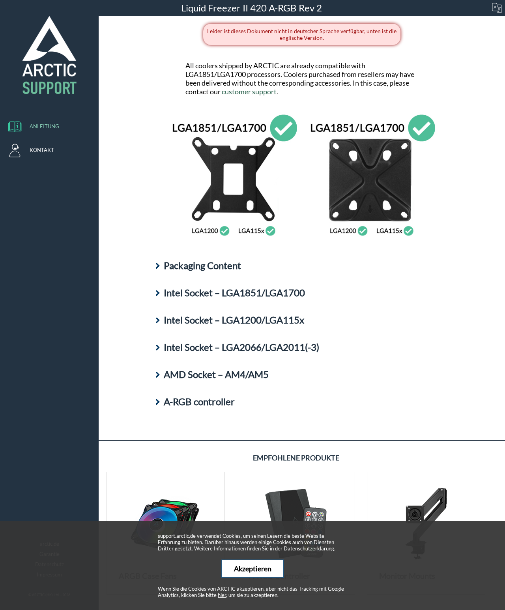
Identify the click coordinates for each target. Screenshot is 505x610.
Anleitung (44, 126)
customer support (249, 91)
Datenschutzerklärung (309, 548)
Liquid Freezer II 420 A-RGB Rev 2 (252, 7)
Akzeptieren (252, 568)
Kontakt (42, 150)
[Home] (49, 55)
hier (222, 595)
